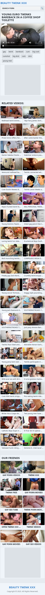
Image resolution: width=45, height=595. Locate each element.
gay (4, 51)
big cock (36, 51)
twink (11, 51)
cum (28, 51)
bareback (19, 51)
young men (7, 61)
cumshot (6, 56)
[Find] (42, 8)
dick (30, 56)
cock (23, 56)
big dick (16, 56)
